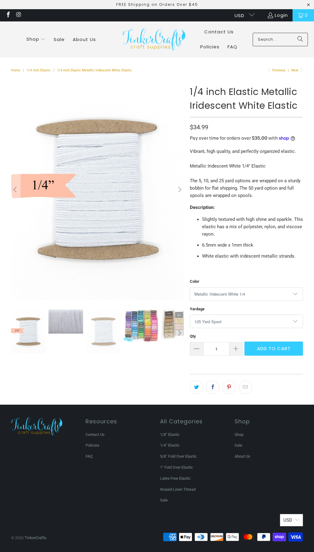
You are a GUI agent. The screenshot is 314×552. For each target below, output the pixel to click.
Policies (92, 445)
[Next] (179, 189)
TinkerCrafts (35, 537)
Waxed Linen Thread (178, 489)
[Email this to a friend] (245, 387)
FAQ (89, 456)
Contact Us (95, 434)
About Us (242, 456)
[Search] (300, 39)
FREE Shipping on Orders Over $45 (157, 4)
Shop (239, 434)
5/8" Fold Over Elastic (178, 456)
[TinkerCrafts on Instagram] (18, 15)
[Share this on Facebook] (213, 387)
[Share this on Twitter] (196, 387)
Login (281, 15)
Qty (193, 336)
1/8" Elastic (170, 434)
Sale (164, 500)
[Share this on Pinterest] (229, 387)
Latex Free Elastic (175, 478)
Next (295, 70)
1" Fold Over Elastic (176, 467)
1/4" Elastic (170, 445)
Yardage (197, 309)
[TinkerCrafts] (153, 39)
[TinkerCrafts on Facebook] (8, 15)
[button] (36, 39)
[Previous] (16, 189)
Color (194, 281)
